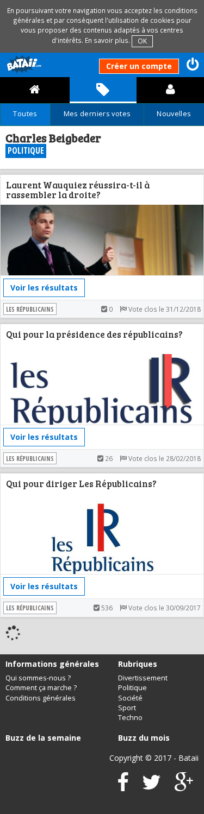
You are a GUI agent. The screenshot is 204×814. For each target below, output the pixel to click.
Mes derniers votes (97, 113)
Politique (132, 687)
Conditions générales (40, 698)
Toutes (25, 113)
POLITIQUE (26, 150)
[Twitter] (151, 787)
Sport (127, 707)
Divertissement (143, 678)
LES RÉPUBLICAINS (30, 309)
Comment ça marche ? (41, 687)
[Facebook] (123, 787)
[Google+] (183, 787)
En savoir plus (106, 40)
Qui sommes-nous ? (38, 678)
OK (142, 41)
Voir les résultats (44, 287)
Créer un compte (139, 66)
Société (130, 698)
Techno (130, 717)
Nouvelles (174, 113)
